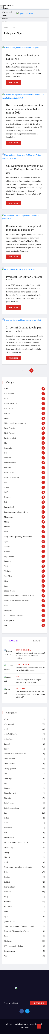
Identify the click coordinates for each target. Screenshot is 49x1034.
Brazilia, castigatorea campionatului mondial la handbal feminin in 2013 (24, 108)
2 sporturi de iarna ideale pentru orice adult (24, 329)
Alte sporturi (9, 393)
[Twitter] (27, 1011)
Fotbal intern (9, 472)
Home (6, 27)
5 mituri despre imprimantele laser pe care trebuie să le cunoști (30, 668)
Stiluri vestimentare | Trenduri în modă (19, 595)
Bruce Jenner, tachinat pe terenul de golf (24, 57)
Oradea (7, 546)
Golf (13, 27)
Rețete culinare (10, 556)
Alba (6, 388)
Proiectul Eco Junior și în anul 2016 (24, 278)
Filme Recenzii (10, 462)
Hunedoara (8, 497)
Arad (6, 398)
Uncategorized (9, 620)
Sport (6, 586)
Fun (5, 482)
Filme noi (8, 457)
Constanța (8, 447)
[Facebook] (21, 1011)
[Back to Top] (39, 1026)
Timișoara (8, 610)
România (7, 561)
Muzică (7, 526)
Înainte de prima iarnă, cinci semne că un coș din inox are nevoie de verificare (30, 655)
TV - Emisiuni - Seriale (13, 615)
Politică (7, 551)
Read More (13, 82)
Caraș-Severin (9, 428)
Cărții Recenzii (10, 433)
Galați (6, 487)
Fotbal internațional (11, 477)
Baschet (7, 413)
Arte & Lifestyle (10, 403)
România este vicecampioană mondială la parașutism (23, 228)
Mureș (6, 521)
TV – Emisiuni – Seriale (13, 946)
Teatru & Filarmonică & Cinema (16, 600)
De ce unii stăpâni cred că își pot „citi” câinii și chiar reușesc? (28, 680)
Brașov (6, 418)
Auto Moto (8, 408)
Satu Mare (8, 576)
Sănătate (7, 571)
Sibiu (6, 581)
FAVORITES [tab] (13, 641)
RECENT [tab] (36, 641)
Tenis (6, 605)
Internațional (9, 507)
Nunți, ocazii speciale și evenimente (18, 536)
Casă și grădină (10, 438)
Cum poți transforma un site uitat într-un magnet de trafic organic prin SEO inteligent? (30, 694)
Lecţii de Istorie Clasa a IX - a (15, 512)
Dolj (5, 452)
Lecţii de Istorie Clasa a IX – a (16, 842)
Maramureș (8, 516)
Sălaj (6, 566)
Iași (5, 502)
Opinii (6, 541)
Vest (5, 625)
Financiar (7, 467)
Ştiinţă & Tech (9, 590)
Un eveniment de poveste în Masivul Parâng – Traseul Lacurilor (24, 169)
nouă (6, 531)
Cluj (5, 443)
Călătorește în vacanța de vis (15, 423)
